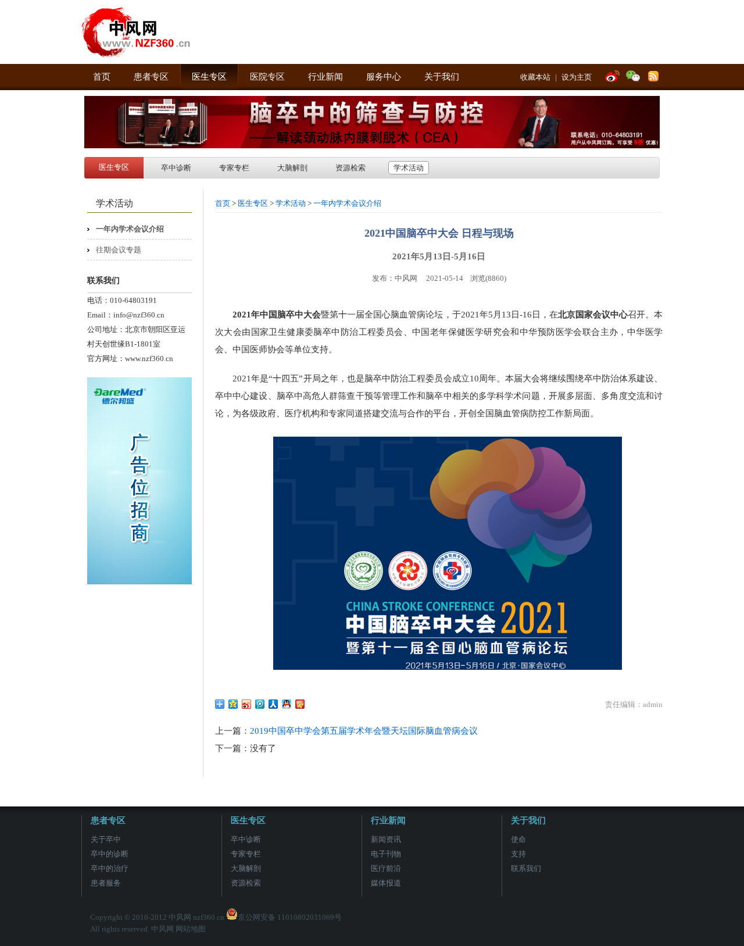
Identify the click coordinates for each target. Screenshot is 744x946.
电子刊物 (386, 853)
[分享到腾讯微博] (260, 704)
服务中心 (383, 76)
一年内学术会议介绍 (130, 228)
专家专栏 (234, 167)
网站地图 (191, 928)
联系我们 (526, 868)
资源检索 (350, 167)
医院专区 (267, 76)
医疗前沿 (386, 868)
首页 (101, 76)
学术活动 (409, 167)
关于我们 (441, 76)
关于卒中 (106, 839)
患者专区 (151, 76)
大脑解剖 (292, 167)
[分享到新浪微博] (247, 704)
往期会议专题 (118, 249)
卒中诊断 (176, 167)
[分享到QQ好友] (287, 704)
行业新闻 (325, 76)
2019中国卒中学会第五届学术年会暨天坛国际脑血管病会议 (364, 731)
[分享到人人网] (273, 704)
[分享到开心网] (300, 704)
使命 (518, 839)
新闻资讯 (386, 839)
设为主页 (576, 77)
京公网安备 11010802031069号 (290, 917)
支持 (518, 853)
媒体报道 (386, 883)
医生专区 (209, 76)
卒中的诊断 (109, 853)
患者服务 (106, 883)
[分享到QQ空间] (233, 704)
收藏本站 (535, 77)
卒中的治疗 (109, 868)
